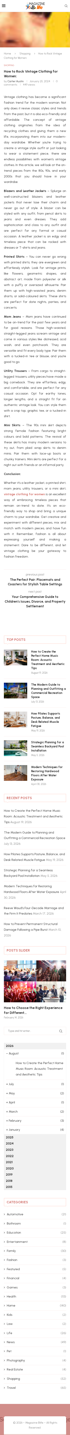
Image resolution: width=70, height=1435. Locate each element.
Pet (36, 1351)
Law (36, 1324)
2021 (9, 1162)
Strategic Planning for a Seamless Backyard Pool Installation (47, 746)
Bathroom (36, 1223)
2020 (10, 1168)
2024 (10, 1143)
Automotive (36, 1214)
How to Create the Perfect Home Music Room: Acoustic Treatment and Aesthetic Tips (48, 660)
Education (36, 1232)
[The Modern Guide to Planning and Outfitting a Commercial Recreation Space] (15, 690)
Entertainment (36, 1242)
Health (36, 1296)
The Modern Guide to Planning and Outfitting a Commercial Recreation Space (48, 691)
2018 (9, 1181)
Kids (36, 1315)
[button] (9, 989)
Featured (36, 1269)
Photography (36, 1360)
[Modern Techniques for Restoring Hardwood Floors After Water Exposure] (15, 773)
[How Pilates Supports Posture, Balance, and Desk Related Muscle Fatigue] (15, 719)
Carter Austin (15, 81)
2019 (9, 1174)
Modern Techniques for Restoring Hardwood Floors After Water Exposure (47, 773)
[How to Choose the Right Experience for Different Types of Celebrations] (35, 981)
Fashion (36, 1260)
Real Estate (36, 1369)
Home (7, 53)
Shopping (25, 53)
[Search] (66, 6)
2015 (9, 1187)
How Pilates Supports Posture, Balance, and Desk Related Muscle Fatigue (45, 720)
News (36, 1342)
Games (36, 1287)
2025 (9, 1137)
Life (36, 1333)
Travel (36, 1388)
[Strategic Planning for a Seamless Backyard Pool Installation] (15, 748)
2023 (9, 1150)
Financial (36, 1278)
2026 (9, 1046)
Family (36, 1251)
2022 (10, 1156)
